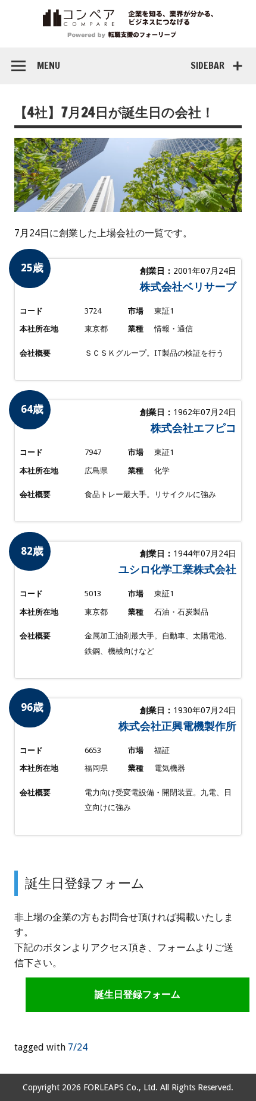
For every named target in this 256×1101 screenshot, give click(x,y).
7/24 (78, 1047)
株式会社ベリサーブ (188, 286)
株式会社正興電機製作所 (177, 726)
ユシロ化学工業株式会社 (177, 569)
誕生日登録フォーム (137, 994)
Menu (48, 65)
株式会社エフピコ (193, 428)
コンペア (128, 24)
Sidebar (207, 65)
